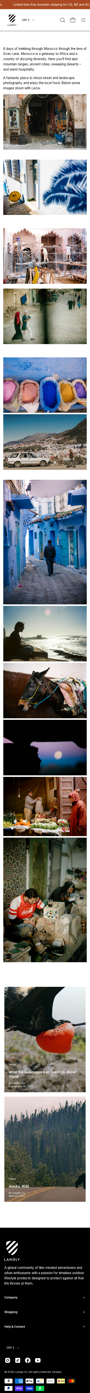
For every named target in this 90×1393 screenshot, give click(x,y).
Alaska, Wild (19, 1186)
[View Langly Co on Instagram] (7, 1360)
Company (10, 1297)
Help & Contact (14, 1326)
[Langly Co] (12, 20)
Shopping (10, 1312)
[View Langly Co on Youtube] (38, 1360)
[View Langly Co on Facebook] (27, 1360)
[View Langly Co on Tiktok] (17, 1360)
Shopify (56, 1371)
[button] (62, 20)
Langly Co (21, 1371)
